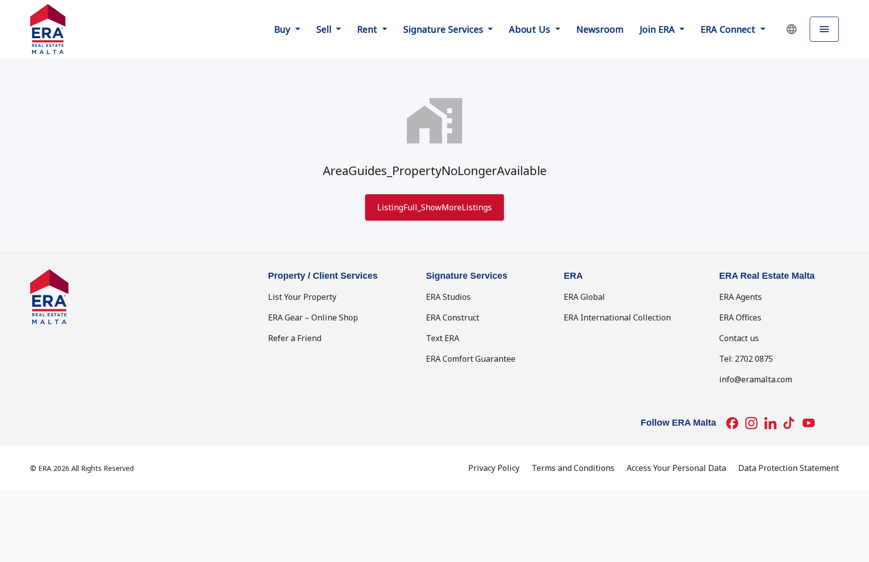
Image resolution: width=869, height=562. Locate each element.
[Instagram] (751, 423)
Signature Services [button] (444, 29)
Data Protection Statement (788, 467)
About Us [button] (531, 29)
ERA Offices (740, 317)
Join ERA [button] (658, 29)
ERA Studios (448, 296)
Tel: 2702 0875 (746, 358)
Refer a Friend (294, 338)
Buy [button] (283, 29)
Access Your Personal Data (676, 467)
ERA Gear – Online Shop (313, 317)
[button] (791, 29)
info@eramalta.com (755, 379)
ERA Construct (452, 317)
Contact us (739, 338)
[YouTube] (809, 423)
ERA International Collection (617, 317)
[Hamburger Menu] (824, 29)
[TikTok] (790, 423)
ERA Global (584, 296)
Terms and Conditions (573, 467)
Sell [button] (325, 29)
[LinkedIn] (770, 423)
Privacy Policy (493, 467)
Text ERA (442, 338)
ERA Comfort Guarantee (470, 358)
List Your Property (302, 296)
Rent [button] (368, 29)
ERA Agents (740, 296)
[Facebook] (732, 423)
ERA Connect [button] (729, 29)
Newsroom (600, 29)
